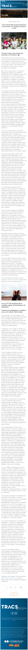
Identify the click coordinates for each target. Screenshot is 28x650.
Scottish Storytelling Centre (8, 2)
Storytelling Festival (19, 2)
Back (14, 594)
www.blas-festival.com (13, 279)
